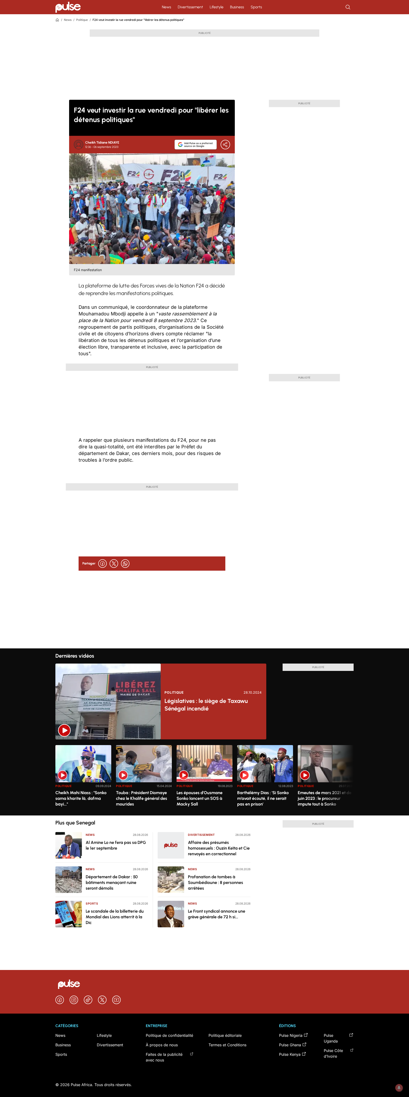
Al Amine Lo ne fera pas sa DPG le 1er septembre (116, 845)
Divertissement (190, 7)
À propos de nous (162, 1044)
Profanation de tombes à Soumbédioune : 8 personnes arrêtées (215, 882)
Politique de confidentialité (169, 1035)
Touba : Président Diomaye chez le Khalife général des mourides (141, 798)
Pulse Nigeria (290, 1035)
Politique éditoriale (225, 1035)
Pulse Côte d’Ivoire (333, 1053)
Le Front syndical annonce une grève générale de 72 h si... (216, 914)
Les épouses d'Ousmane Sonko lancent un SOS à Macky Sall (199, 798)
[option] (83, 778)
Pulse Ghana (290, 1044)
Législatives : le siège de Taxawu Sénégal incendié (206, 704)
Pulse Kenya (290, 1054)
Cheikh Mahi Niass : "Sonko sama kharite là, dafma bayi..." (81, 798)
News (166, 7)
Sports (256, 7)
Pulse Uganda (331, 1038)
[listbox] (204, 777)
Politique (82, 20)
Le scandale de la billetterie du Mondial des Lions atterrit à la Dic (115, 917)
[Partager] (225, 144)
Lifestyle (216, 7)
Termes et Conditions (227, 1044)
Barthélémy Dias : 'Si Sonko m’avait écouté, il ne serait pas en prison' (263, 798)
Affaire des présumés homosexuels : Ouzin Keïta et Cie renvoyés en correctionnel (219, 848)
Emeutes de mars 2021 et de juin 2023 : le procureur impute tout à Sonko (324, 798)
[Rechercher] (348, 7)
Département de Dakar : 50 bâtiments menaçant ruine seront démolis (112, 882)
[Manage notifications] (399, 1088)
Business (237, 7)
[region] (204, 777)
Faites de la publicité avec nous (164, 1057)
